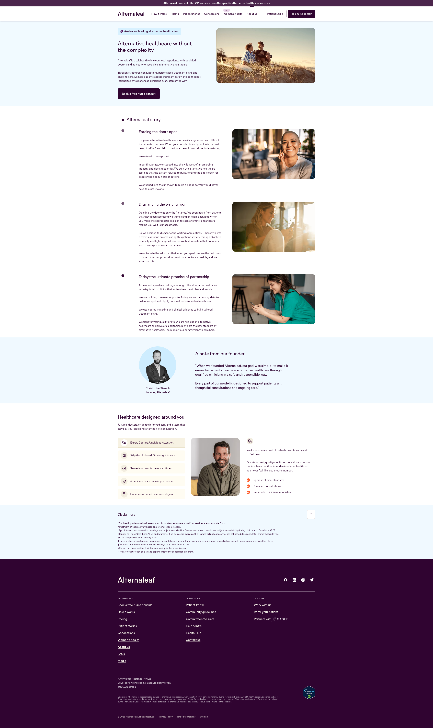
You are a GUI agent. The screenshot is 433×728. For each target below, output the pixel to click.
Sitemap (204, 716)
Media (122, 661)
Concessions (126, 633)
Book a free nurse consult (138, 94)
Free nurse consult (301, 13)
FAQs (121, 654)
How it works (126, 612)
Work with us (262, 605)
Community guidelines (201, 612)
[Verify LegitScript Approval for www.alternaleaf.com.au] (309, 692)
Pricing (122, 619)
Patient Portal (195, 605)
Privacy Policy (166, 716)
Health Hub (193, 633)
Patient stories (127, 626)
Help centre (194, 626)
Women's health (128, 640)
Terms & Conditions (186, 716)
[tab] (151, 443)
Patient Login (275, 13)
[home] (131, 13)
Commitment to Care (200, 619)
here (211, 330)
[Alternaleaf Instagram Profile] (303, 580)
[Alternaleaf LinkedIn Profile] (294, 580)
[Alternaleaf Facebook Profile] (285, 580)
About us (124, 647)
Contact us (193, 640)
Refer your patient (266, 612)
